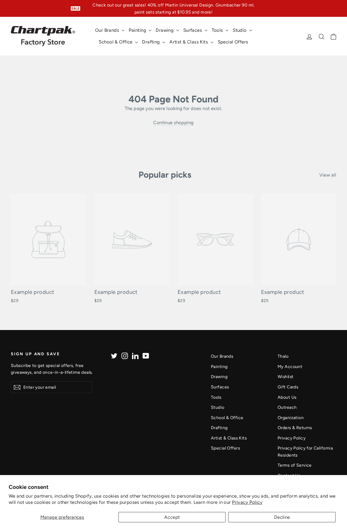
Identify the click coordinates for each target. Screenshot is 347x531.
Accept (172, 517)
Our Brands (107, 30)
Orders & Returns (295, 427)
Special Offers (233, 42)
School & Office (116, 42)
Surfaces (193, 30)
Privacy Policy (247, 502)
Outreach (287, 407)
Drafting (151, 42)
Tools (218, 30)
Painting (138, 30)
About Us (287, 397)
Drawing (165, 30)
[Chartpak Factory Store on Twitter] (114, 355)
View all (327, 175)
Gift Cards (288, 386)
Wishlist (285, 376)
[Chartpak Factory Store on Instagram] (124, 355)
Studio (240, 30)
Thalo (283, 356)
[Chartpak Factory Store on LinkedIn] (135, 355)
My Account (290, 366)
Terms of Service (295, 465)
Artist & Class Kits (189, 42)
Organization (291, 417)
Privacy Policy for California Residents (305, 451)
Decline (282, 517)
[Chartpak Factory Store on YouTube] (146, 355)
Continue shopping (173, 122)
